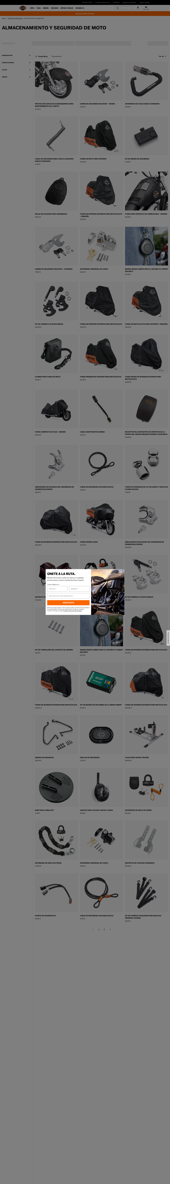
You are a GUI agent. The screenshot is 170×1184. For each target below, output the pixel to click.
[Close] (121, 572)
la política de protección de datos (72, 610)
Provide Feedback (168, 638)
